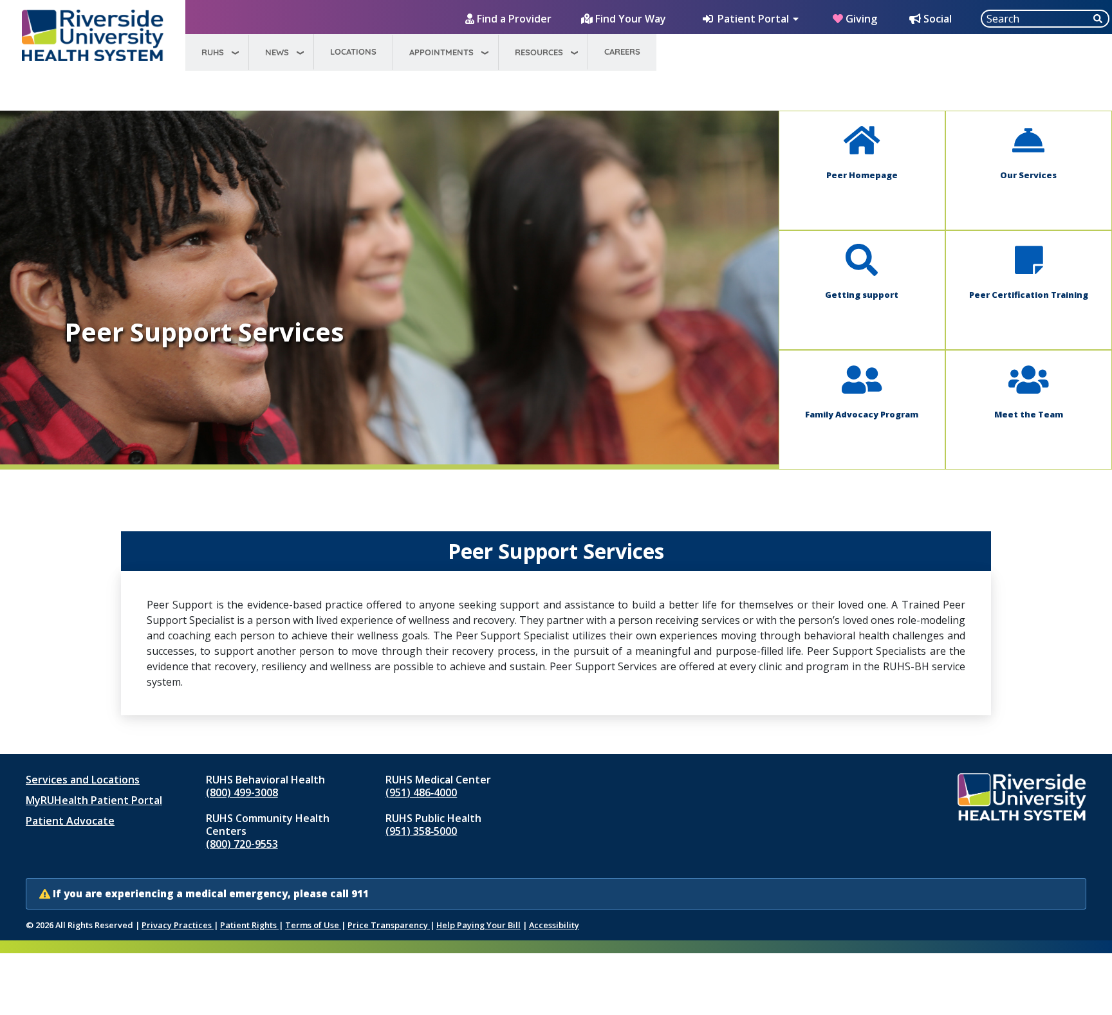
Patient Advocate (70, 821)
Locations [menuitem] (353, 51)
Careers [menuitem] (622, 51)
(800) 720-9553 (242, 844)
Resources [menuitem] (539, 52)
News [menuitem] (277, 52)
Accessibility (554, 925)
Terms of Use (313, 925)
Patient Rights (249, 925)
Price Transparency (389, 925)
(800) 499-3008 (242, 792)
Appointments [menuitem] (441, 52)
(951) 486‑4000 (421, 792)
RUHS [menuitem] (212, 52)
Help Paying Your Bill (478, 925)
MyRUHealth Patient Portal (94, 800)
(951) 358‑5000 (421, 831)
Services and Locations (83, 780)
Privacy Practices (178, 925)
